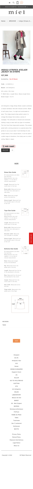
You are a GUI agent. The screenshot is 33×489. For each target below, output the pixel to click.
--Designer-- (16, 355)
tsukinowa (16, 420)
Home (3, 21)
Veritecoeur (16, 426)
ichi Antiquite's (16, 389)
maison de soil (16, 397)
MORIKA (16, 406)
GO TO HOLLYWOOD (16, 380)
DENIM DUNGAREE (16, 369)
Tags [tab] (4, 325)
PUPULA (16, 412)
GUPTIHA (16, 383)
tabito (16, 417)
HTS (16, 386)
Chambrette (15, 455)
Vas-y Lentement (16, 423)
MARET (16, 400)
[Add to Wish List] (12, 150)
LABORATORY (16, 395)
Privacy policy (16, 434)
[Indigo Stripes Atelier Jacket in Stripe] (16, 47)
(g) (17, 375)
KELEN (16, 392)
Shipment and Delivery (16, 440)
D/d (16, 363)
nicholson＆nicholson (16, 409)
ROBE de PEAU (16, 415)
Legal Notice (16, 443)
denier (17, 366)
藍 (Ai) (16, 357)
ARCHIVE (12, 21)
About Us (16, 445)
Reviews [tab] (5, 321)
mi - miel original (16, 403)
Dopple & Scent (16, 372)
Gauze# (16, 377)
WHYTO (16, 429)
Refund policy (16, 437)
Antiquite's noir (16, 360)
